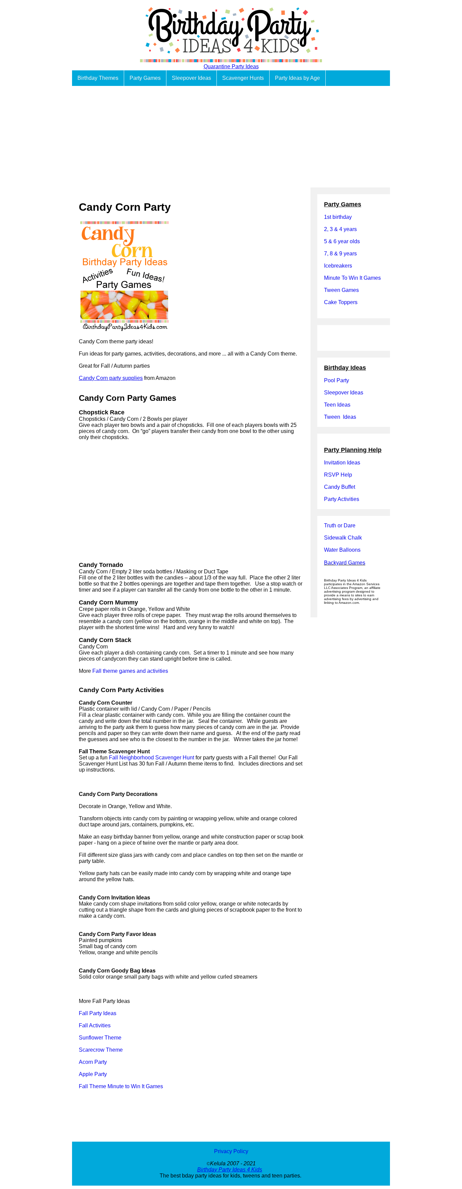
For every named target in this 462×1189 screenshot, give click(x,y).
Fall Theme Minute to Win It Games (121, 1086)
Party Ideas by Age (297, 78)
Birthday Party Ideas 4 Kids (229, 1169)
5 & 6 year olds (342, 241)
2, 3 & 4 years (340, 229)
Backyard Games (344, 563)
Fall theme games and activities (130, 671)
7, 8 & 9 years (340, 253)
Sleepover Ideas (191, 78)
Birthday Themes (97, 78)
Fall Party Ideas (97, 1013)
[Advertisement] (231, 136)
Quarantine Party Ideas (231, 66)
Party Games (145, 78)
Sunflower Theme (100, 1038)
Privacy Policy (231, 1151)
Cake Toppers (340, 302)
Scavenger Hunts (243, 78)
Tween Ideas (340, 417)
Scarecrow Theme (101, 1050)
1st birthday (338, 217)
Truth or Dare (339, 525)
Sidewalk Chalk (343, 538)
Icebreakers (338, 266)
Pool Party (336, 380)
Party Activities (341, 499)
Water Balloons (342, 550)
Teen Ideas (338, 405)
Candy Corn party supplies (111, 378)
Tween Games (341, 290)
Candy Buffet (339, 487)
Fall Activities (95, 1025)
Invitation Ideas (342, 462)
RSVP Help (338, 475)
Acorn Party (93, 1062)
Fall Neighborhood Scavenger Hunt (151, 757)
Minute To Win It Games (352, 278)
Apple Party (93, 1074)
